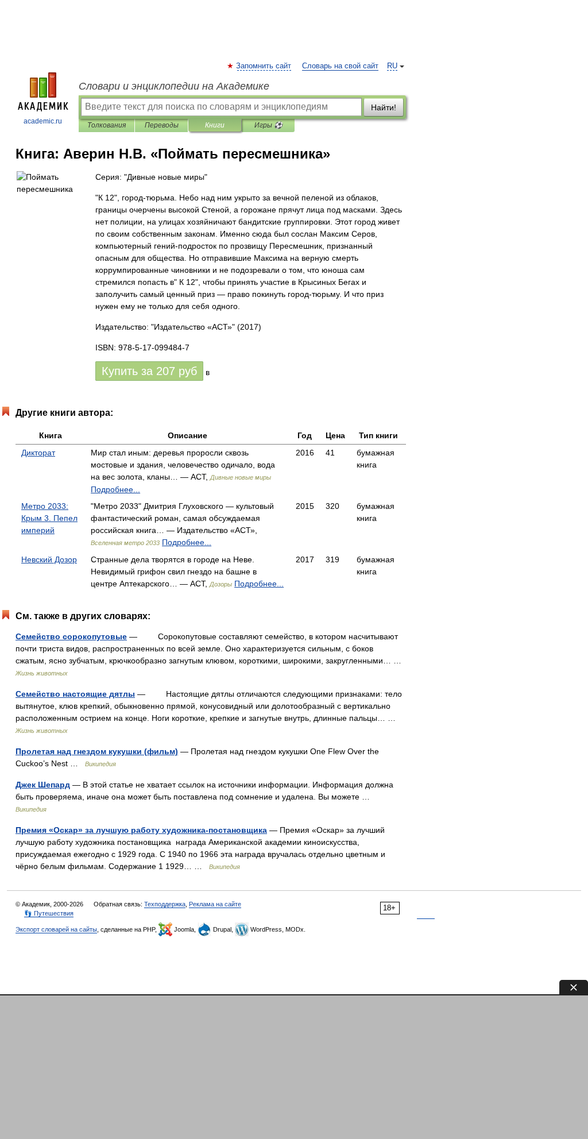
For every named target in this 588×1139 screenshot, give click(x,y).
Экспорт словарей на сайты (56, 929)
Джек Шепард (43, 784)
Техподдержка (164, 904)
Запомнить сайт (264, 66)
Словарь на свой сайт (340, 66)
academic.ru (43, 121)
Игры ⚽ (268, 125)
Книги (215, 125)
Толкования (106, 125)
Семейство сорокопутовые (71, 636)
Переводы (162, 125)
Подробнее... (115, 489)
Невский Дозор (49, 559)
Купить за (149, 371)
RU (392, 66)
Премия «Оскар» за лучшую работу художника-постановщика (141, 830)
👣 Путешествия (49, 913)
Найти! (383, 107)
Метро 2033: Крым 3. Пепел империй (49, 518)
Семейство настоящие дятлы (75, 693)
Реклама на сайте (215, 904)
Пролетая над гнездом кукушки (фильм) (97, 751)
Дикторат (38, 452)
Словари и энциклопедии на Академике (174, 86)
